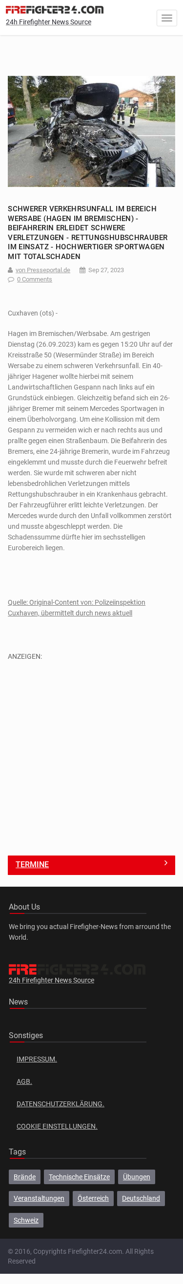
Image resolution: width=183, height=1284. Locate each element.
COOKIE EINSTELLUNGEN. (57, 1126)
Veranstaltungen (39, 1198)
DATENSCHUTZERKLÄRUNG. (60, 1104)
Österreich (93, 1198)
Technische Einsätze (79, 1177)
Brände (25, 1177)
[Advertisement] (91, 753)
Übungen (136, 1177)
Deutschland (141, 1198)
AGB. (24, 1081)
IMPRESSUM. (37, 1059)
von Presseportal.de (43, 270)
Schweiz (26, 1220)
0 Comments (34, 279)
